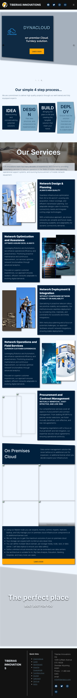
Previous (3, 45)
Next (74, 45)
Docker (36, 676)
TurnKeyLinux (38, 673)
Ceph (35, 662)
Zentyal (36, 681)
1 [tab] (36, 80)
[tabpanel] (38, 45)
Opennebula (38, 659)
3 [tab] (41, 80)
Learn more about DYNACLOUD (43, 72)
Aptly (35, 684)
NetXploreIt (37, 664)
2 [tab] (38, 80)
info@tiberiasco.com (62, 679)
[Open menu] (73, 5)
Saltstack (37, 678)
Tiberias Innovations (25, 4)
